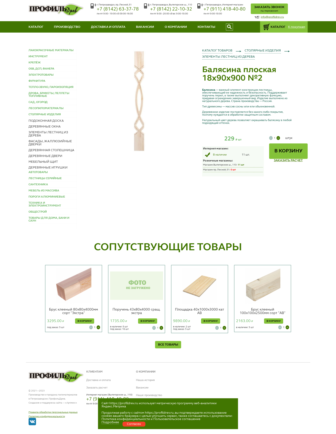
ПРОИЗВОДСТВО (67, 27)
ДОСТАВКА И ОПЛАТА (108, 27)
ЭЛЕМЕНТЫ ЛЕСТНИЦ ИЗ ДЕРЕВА (228, 56)
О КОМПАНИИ (176, 27)
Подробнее (110, 422)
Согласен (134, 424)
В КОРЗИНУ (288, 151)
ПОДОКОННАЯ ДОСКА (46, 120)
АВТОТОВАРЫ (38, 172)
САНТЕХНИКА (38, 184)
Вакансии (142, 387)
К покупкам (296, 27)
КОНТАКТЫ (206, 27)
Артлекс (71, 403)
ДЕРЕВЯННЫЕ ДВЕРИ (45, 156)
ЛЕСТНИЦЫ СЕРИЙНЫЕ (45, 178)
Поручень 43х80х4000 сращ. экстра (136, 311)
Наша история (145, 380)
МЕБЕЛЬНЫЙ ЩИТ (43, 161)
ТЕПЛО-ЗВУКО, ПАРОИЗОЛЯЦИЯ (51, 87)
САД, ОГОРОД (38, 102)
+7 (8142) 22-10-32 (171, 9)
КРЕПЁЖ (35, 62)
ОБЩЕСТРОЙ (38, 212)
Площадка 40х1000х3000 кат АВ (199, 311)
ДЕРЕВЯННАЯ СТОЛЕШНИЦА (51, 150)
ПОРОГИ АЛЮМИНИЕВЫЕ (47, 196)
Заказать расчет (96, 387)
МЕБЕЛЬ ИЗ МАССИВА (44, 190)
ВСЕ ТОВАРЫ (168, 344)
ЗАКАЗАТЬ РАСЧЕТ (288, 160)
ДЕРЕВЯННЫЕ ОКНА (45, 126)
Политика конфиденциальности (47, 416)
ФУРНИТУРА (37, 81)
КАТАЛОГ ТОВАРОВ (217, 50)
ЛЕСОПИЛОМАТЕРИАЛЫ (46, 108)
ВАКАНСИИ (145, 27)
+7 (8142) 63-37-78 (118, 9)
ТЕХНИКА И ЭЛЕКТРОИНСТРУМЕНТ (45, 204)
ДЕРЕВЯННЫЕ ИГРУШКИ (48, 167)
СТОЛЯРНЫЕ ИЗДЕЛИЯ (263, 50)
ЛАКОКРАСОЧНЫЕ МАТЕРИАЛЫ (51, 50)
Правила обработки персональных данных (53, 412)
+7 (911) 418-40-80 (225, 9)
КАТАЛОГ (36, 27)
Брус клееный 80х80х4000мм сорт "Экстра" (73, 311)
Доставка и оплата (98, 380)
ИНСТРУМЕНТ (38, 56)
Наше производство (149, 395)
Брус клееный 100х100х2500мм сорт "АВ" (262, 311)
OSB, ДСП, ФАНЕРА (41, 68)
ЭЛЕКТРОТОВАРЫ (41, 75)
